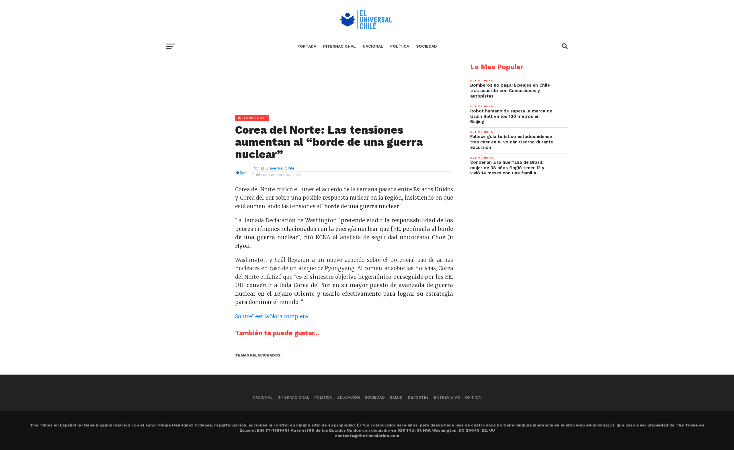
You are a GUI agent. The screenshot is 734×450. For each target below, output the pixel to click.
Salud (396, 397)
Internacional (339, 46)
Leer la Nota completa (280, 316)
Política (399, 46)
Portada (306, 46)
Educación (348, 397)
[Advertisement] (309, 103)
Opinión (473, 397)
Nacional (373, 46)
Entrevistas (447, 397)
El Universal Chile (277, 168)
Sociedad (426, 46)
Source (243, 316)
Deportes (418, 397)
